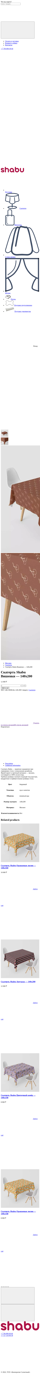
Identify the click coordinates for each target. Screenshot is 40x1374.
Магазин (8, 663)
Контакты (8, 45)
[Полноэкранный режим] (6, 1286)
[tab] (22, 763)
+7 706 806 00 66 (7, 49)
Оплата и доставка (12, 41)
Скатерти (8, 665)
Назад (35, 346)
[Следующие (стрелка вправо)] (18, 1312)
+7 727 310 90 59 (7, 1335)
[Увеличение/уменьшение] (8, 1286)
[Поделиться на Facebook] (17, 743)
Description (9, 763)
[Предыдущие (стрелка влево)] (18, 1295)
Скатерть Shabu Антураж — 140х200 (18, 982)
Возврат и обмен (11, 43)
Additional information (12, 765)
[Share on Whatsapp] (17, 760)
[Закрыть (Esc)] (2, 1286)
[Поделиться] (4, 1286)
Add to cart (5, 688)
